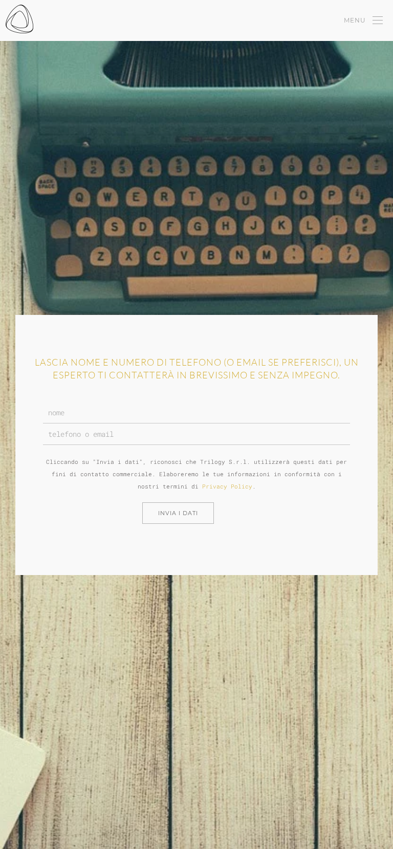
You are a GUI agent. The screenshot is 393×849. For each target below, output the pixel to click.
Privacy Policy (227, 486)
